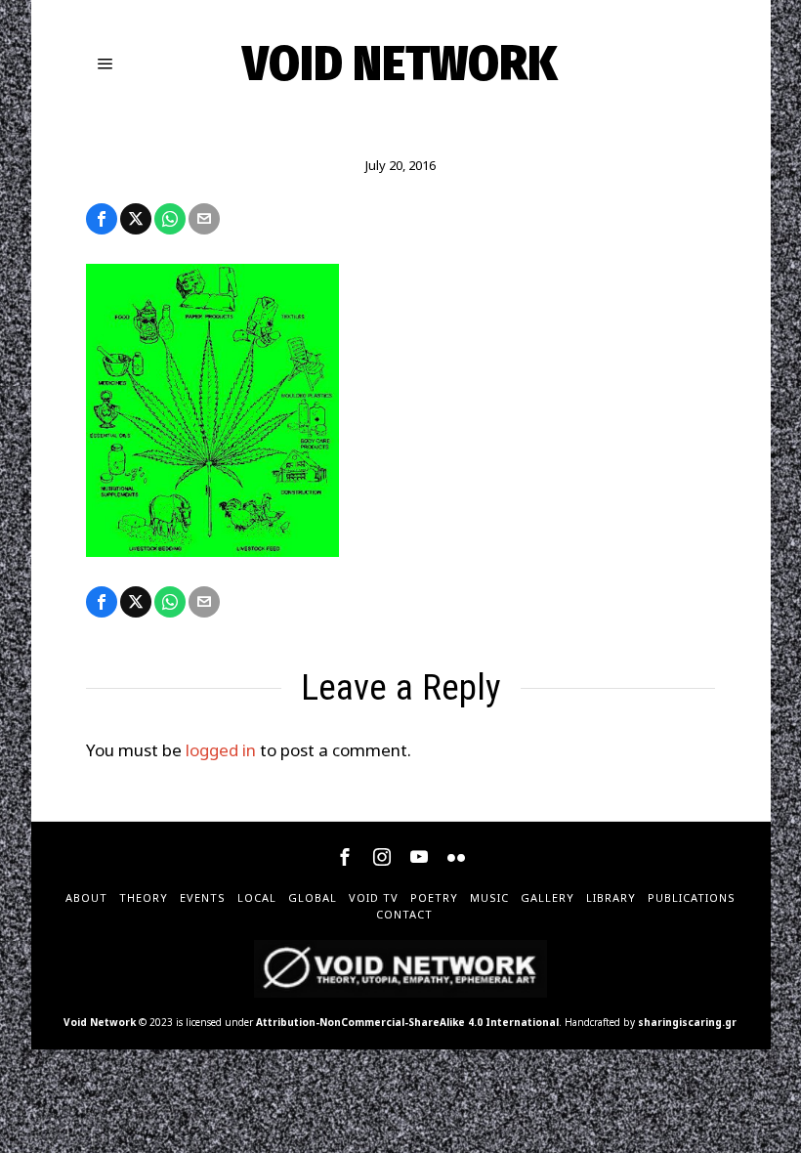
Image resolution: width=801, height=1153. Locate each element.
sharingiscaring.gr (687, 1022)
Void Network (99, 1022)
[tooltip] (101, 219)
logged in (221, 750)
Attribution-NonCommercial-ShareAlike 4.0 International (407, 1022)
